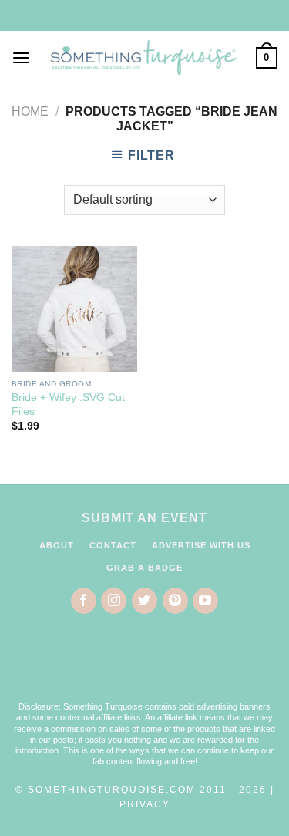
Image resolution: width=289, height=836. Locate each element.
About (56, 545)
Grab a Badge (144, 567)
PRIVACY (144, 804)
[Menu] (21, 57)
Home (30, 111)
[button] (145, 667)
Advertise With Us (201, 545)
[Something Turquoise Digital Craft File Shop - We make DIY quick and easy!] (143, 58)
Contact (112, 545)
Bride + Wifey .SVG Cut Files (68, 404)
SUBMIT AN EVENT (144, 517)
